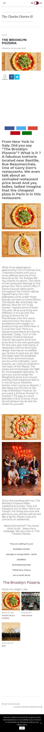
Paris (4, 35)
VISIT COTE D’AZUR (11, 704)
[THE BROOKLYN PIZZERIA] (21, 61)
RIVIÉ (4, 646)
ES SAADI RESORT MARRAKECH (27, 707)
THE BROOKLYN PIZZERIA (8, 617)
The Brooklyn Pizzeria (21, 582)
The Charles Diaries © (17, 16)
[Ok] (41, 723)
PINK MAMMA (26, 615)
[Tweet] (16, 77)
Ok (22, 728)
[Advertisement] (22, 103)
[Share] (11, 77)
